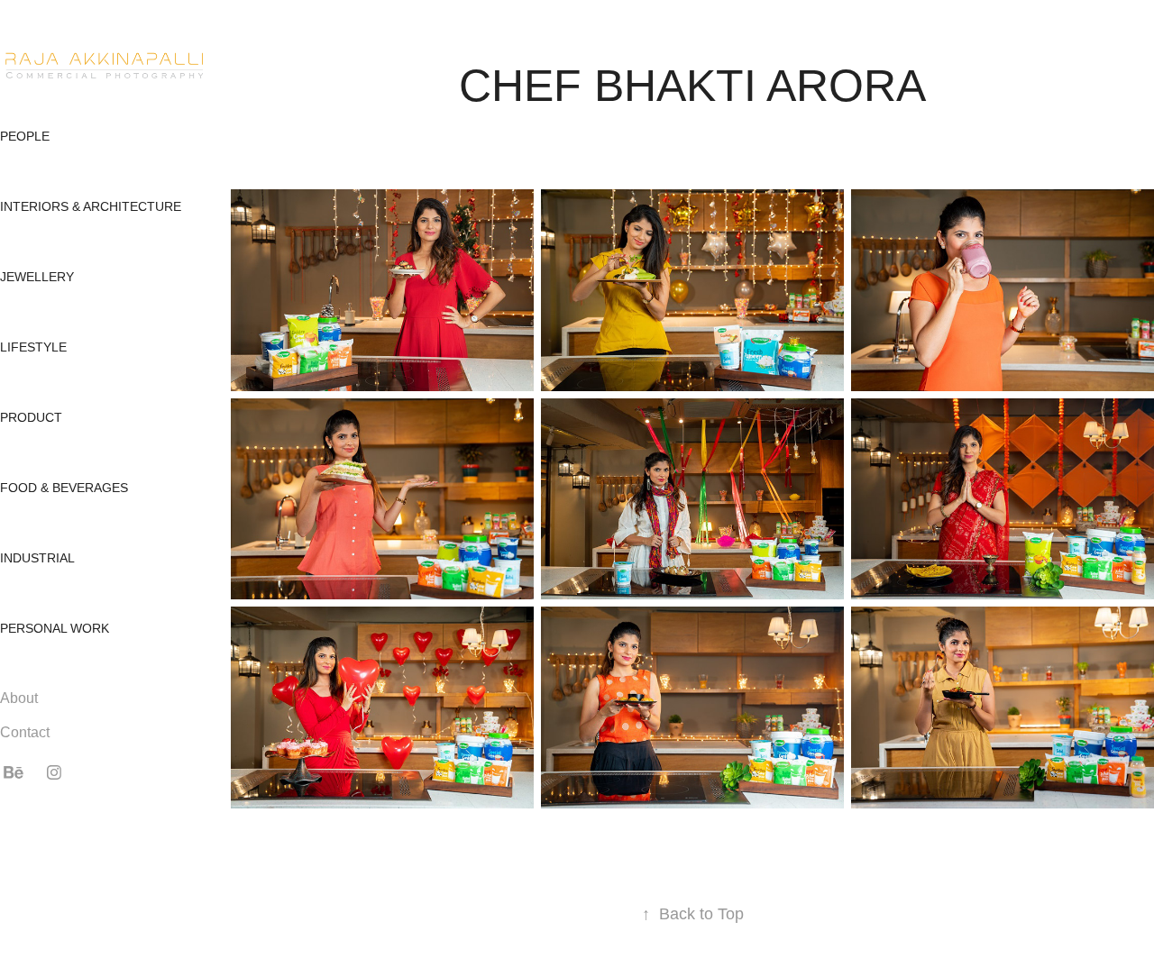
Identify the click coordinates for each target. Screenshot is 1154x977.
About (19, 698)
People (25, 136)
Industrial (37, 558)
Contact (25, 732)
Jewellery (37, 276)
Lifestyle (33, 347)
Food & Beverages (64, 487)
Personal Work (54, 628)
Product (31, 417)
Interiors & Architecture (90, 206)
